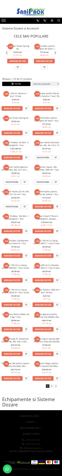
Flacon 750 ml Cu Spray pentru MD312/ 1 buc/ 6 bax (15, 291)
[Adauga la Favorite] (17, 67)
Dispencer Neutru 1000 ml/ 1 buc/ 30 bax (47, 291)
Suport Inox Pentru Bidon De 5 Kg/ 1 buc (15, 315)
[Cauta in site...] (59, 20)
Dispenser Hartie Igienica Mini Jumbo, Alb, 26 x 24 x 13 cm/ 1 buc (15, 168)
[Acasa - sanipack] (31, 11)
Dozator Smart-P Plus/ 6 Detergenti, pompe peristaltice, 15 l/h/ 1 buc (46, 217)
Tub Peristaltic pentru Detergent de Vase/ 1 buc (44, 47)
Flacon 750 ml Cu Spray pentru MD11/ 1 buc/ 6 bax (47, 242)
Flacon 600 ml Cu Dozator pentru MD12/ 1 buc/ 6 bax (47, 266)
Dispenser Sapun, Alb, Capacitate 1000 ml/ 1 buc (46, 168)
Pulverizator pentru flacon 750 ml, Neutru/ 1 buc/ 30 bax (46, 94)
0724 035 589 (32, 444)
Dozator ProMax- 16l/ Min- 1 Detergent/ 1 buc (15, 217)
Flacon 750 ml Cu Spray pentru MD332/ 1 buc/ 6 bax (15, 266)
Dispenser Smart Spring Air (17, 47)
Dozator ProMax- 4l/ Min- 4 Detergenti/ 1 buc (15, 144)
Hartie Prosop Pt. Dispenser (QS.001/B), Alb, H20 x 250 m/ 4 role (16, 340)
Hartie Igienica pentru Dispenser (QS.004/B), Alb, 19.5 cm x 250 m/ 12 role (46, 315)
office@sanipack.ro (32, 448)
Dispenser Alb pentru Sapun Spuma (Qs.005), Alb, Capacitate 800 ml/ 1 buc (15, 364)
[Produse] (3, 21)
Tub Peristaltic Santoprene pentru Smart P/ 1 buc (15, 242)
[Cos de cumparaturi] (52, 20)
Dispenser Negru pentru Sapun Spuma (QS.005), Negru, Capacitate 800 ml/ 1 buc (46, 364)
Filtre (17, 83)
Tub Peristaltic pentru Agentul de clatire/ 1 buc (46, 193)
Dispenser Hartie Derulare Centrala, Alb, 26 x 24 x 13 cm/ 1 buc (46, 144)
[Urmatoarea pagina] (56, 386)
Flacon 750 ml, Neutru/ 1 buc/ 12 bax (15, 94)
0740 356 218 (32, 439)
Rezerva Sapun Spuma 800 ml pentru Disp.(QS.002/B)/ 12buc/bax (46, 340)
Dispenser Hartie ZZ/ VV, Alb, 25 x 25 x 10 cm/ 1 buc (15, 193)
